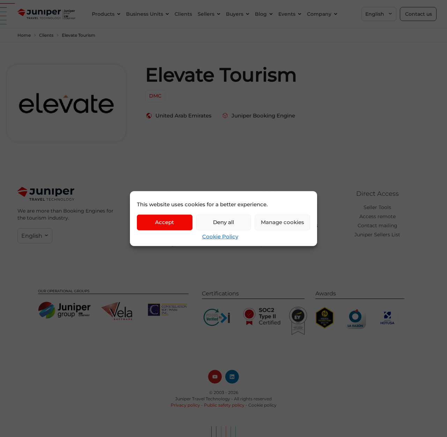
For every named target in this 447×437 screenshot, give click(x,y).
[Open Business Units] (167, 14)
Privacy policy (185, 405)
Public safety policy (224, 405)
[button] (378, 14)
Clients (46, 35)
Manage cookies (282, 222)
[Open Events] (299, 14)
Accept (164, 222)
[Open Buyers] (247, 14)
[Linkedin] (232, 377)
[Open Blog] (271, 14)
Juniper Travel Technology (202, 398)
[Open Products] (118, 14)
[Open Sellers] (218, 14)
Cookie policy (262, 405)
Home (24, 35)
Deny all (223, 222)
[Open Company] (335, 14)
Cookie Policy (220, 236)
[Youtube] (215, 377)
